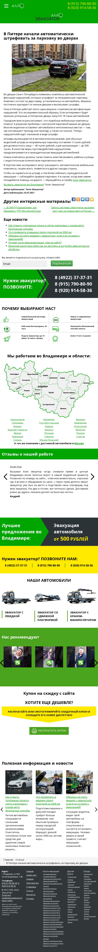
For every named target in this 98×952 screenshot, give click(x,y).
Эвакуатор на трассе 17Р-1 (51, 910)
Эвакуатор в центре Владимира (53, 931)
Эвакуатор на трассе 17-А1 (51, 915)
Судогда (80, 436)
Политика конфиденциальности (12, 896)
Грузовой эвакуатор (49, 876)
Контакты (30, 894)
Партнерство (32, 883)
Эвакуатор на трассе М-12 (51, 913)
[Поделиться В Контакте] (87, 199)
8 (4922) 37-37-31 (73, 277)
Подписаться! (61, 263)
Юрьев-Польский (49, 439)
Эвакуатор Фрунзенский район (53, 927)
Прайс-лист (31, 875)
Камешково (80, 422)
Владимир (48, 419)
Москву (79, 443)
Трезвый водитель (74, 897)
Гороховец (17, 422)
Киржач (17, 426)
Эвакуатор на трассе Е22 (51, 920)
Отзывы (30, 898)
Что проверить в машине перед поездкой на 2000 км (39, 232)
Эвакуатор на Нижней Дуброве (53, 934)
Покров (80, 433)
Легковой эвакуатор (49, 874)
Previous (2, 810)
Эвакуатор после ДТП (50, 946)
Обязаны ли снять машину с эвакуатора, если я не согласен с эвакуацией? (79, 802)
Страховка (31, 887)
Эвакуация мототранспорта (52, 879)
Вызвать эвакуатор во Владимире (24, 184)
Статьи (29, 891)
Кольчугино (80, 426)
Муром (17, 433)
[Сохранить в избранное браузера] (92, 199)
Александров (17, 419)
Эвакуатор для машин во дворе (53, 943)
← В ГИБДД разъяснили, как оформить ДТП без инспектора (22, 209)
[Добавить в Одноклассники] (78, 199)
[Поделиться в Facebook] (74, 199)
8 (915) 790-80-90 (82, 3)
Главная (29, 871)
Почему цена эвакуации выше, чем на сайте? (34, 242)
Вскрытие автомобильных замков (73, 919)
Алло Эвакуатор (82, 180)
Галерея (29, 879)
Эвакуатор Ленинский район (52, 924)
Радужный (17, 436)
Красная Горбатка (17, 429)
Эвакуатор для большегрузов (52, 941)
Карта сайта (7, 900)
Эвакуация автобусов (50, 881)
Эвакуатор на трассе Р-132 (51, 908)
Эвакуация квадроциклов (51, 901)
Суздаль (17, 439)
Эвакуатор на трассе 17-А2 (51, 917)
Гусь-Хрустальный (49, 422)
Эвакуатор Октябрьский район (53, 922)
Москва (86, 919)
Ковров (49, 426)
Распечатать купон (51, 730)
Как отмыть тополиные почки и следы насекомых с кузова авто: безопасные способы (17, 803)
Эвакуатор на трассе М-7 (51, 906)
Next (96, 663)
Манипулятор (72, 899)
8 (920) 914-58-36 (82, 7)
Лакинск (48, 429)
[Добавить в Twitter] (83, 199)
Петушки (49, 433)
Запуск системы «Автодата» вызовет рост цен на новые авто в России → (72, 209)
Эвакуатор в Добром (49, 929)
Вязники (80, 419)
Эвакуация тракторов (50, 894)
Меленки (80, 429)
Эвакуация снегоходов (50, 903)
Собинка (49, 436)
